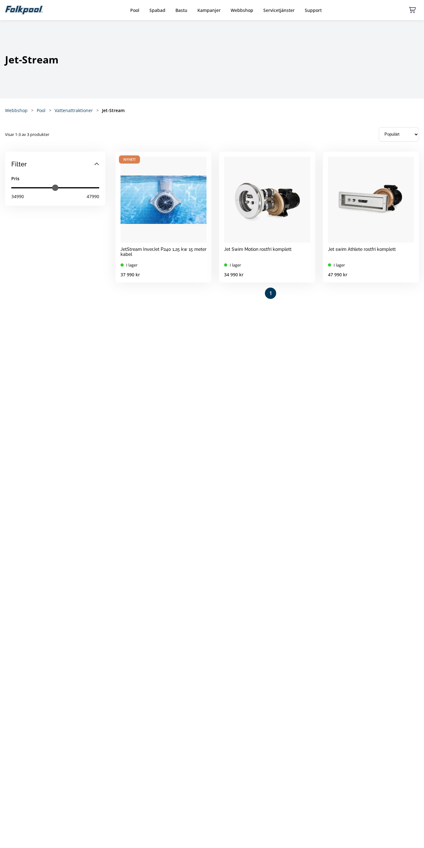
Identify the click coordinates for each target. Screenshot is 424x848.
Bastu (181, 10)
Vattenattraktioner (74, 110)
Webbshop (242, 10)
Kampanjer (209, 10)
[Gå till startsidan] (24, 10)
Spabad (157, 10)
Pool (134, 10)
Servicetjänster (279, 10)
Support (313, 10)
